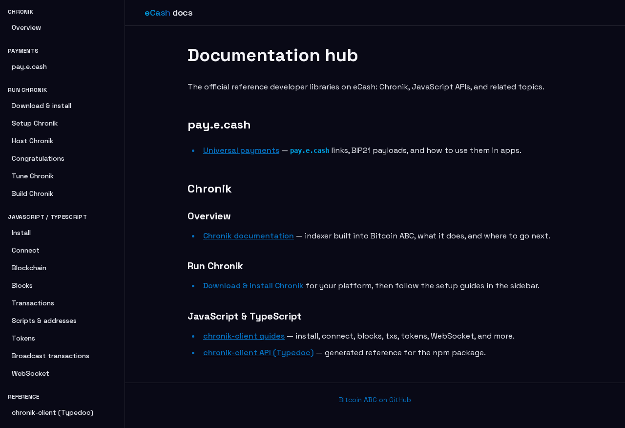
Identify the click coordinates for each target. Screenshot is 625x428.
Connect (26, 250)
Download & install (41, 105)
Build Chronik (32, 193)
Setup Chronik (35, 123)
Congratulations (38, 158)
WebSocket (30, 373)
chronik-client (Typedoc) (52, 412)
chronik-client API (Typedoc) (258, 352)
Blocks (22, 285)
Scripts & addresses (44, 320)
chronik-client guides (244, 336)
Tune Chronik (33, 175)
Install (21, 232)
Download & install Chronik (253, 285)
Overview (26, 27)
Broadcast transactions (50, 355)
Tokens (23, 338)
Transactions (33, 303)
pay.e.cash (29, 66)
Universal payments (241, 150)
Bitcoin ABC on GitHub (375, 399)
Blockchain (29, 267)
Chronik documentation (248, 236)
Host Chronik (32, 140)
